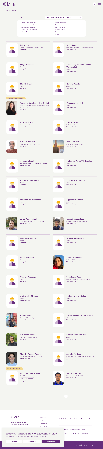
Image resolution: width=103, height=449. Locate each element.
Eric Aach (24, 45)
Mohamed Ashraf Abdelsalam (79, 161)
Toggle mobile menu (99, 4)
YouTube (43, 423)
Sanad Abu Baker (74, 277)
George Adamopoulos (76, 335)
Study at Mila (63, 419)
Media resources (75, 429)
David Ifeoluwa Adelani (30, 373)
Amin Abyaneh (26, 315)
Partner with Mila (86, 419)
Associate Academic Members (29, 25)
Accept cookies (51, 441)
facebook (43, 417)
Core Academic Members (28, 22)
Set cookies (14, 441)
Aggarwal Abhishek (74, 199)
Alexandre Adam (27, 335)
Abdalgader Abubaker (30, 296)
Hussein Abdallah (27, 142)
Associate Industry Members (29, 29)
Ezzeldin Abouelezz (75, 219)
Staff (56, 32)
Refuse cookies (32, 441)
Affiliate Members (26, 32)
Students (57, 25)
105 (59, 396)
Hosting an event (64, 429)
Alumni (57, 34)
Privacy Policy (30, 436)
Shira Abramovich (74, 257)
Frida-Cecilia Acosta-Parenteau (80, 315)
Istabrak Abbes (26, 122)
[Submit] (80, 17)
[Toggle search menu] (94, 4)
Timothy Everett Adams (30, 354)
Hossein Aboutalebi (75, 238)
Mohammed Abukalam (76, 296)
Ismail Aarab (71, 45)
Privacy (83, 429)
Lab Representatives (61, 22)
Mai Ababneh (26, 84)
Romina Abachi (73, 84)
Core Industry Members (28, 27)
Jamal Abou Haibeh (28, 219)
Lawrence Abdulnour (75, 180)
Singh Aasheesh (27, 64)
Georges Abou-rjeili (28, 238)
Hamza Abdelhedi (74, 142)
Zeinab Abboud (73, 122)
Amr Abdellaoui (27, 161)
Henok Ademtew (73, 373)
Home (8, 10)
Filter (22, 17)
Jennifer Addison (73, 354)
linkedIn (42, 427)
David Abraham (27, 257)
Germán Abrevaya (28, 277)
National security (75, 434)
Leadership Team (60, 27)
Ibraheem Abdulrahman (30, 199)
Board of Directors (60, 29)
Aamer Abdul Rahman (30, 180)
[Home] (8, 5)
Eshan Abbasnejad (74, 103)
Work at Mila (73, 419)
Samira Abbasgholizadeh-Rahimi (34, 103)
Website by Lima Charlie (82, 444)
